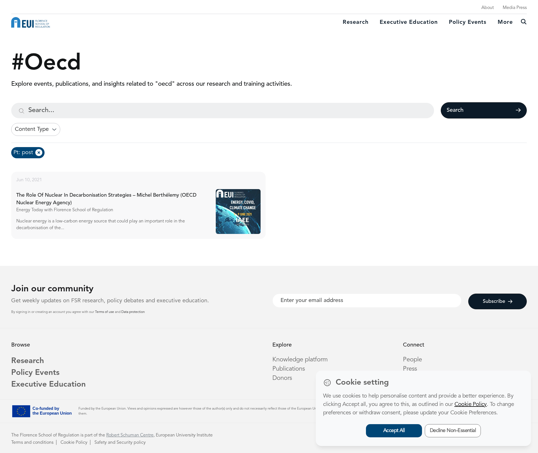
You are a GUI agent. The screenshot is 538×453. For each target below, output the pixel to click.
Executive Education (48, 385)
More (505, 22)
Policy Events (467, 22)
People (412, 360)
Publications (288, 369)
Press (410, 369)
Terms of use (105, 312)
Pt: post (23, 152)
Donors (282, 378)
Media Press (515, 8)
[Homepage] (30, 22)
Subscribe (494, 301)
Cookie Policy (74, 442)
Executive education (409, 22)
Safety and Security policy (120, 442)
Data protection (133, 312)
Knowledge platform (300, 360)
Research (355, 22)
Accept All (394, 430)
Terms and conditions (32, 442)
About (487, 8)
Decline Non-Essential (453, 430)
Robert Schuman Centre (130, 435)
